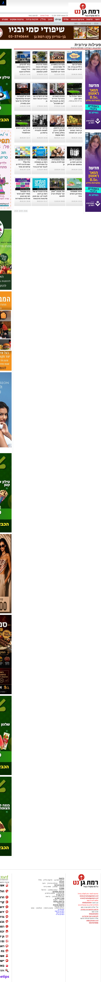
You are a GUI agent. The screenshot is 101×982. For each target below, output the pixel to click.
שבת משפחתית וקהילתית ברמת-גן (58, 162)
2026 (25, 211)
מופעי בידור (47, 887)
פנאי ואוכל (60, 903)
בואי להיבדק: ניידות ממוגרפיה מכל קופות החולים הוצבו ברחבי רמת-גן (23, 69)
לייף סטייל (60, 895)
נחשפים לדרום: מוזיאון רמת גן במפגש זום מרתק (74, 162)
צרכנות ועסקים (17, 19)
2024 (16, 211)
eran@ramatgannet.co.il (89, 898)
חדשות (89, 19)
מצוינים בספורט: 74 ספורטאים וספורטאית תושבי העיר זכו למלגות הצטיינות (57, 69)
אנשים (62, 900)
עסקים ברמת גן (50, 893)
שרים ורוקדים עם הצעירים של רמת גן (40, 98)
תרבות (62, 887)
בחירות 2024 (59, 908)
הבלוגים (39, 908)
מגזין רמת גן (59, 898)
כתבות (55, 900)
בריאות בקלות (58, 901)
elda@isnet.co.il (92, 921)
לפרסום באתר (33, 16)
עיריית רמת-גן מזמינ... (75, 101)
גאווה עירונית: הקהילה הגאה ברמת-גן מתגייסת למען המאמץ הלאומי (40, 69)
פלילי (65, 19)
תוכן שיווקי (60, 893)
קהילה (58, 19)
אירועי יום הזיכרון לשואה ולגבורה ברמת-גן (40, 130)
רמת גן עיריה (60, 914)
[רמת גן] (84, 17)
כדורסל (43, 890)
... (81, 72)
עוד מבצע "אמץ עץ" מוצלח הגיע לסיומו (58, 193)
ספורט (5, 19)
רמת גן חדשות (59, 911)
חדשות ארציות (58, 905)
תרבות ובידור (32, 19)
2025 (21, 211)
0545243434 (87, 903)
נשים (32, 908)
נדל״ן (43, 19)
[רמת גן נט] (83, 888)
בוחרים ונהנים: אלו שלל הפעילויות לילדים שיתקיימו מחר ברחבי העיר (23, 164)
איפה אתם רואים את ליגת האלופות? (23, 130)
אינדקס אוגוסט (77, 19)
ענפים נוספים (52, 890)
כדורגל (62, 890)
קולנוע (55, 887)
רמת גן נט (96, 48)
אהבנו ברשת (48, 908)
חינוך (50, 19)
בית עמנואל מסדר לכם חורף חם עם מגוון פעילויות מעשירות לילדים (22, 196)
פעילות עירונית (85, 23)
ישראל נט (60, 910)
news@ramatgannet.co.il (89, 896)
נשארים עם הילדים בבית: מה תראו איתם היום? (74, 66)
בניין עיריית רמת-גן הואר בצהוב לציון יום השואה (75, 130)
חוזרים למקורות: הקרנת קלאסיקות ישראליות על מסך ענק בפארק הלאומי (22, 101)
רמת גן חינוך (60, 913)
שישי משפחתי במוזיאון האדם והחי (76, 193)
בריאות (48, 896)
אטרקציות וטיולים (58, 896)
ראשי (97, 19)
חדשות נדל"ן (48, 880)
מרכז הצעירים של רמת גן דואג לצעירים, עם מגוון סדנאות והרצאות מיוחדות (40, 196)
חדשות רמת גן (59, 880)
